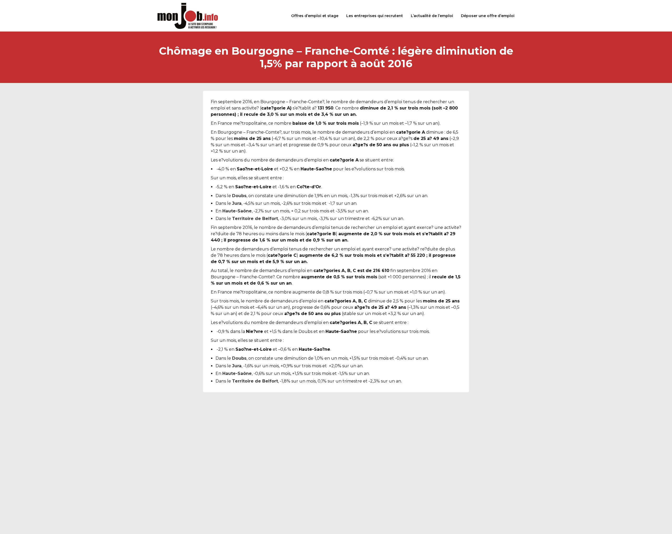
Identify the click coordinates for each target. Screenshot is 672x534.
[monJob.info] (188, 16)
